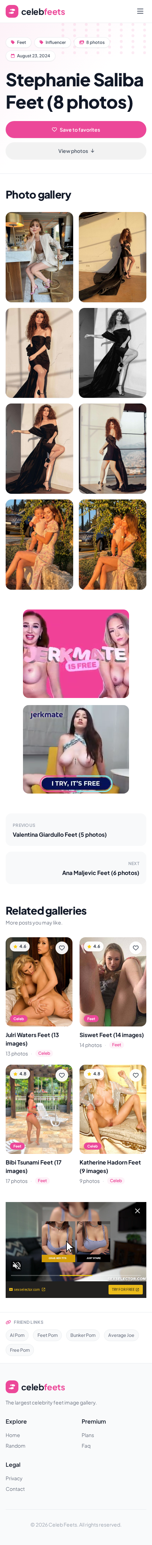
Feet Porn (47, 1335)
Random (15, 1445)
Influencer (56, 42)
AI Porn (17, 1335)
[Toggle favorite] (61, 948)
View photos (73, 151)
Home (13, 1435)
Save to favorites (80, 129)
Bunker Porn (82, 1335)
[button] (39, 257)
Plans (88, 1435)
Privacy (14, 1478)
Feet (21, 42)
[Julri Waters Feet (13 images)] (39, 981)
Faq (86, 1445)
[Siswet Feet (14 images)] (113, 981)
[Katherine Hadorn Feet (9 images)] (113, 1109)
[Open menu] (140, 11)
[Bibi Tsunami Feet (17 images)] (39, 1109)
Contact (15, 1489)
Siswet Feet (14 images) (112, 1034)
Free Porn (20, 1350)
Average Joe (121, 1335)
